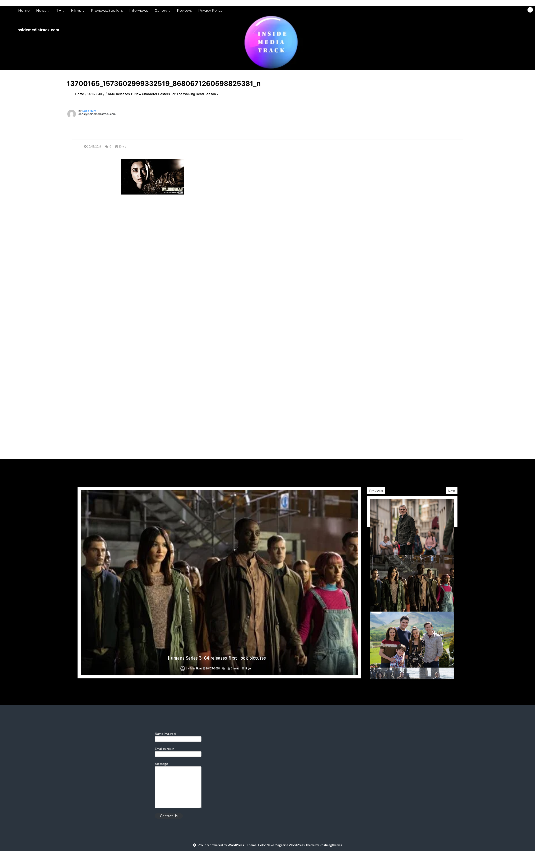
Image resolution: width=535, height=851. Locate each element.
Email (165, 749)
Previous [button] (376, 491)
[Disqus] (267, 297)
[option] (219, 582)
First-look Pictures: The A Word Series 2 (216, 658)
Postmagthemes (331, 845)
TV (58, 10)
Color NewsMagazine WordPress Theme (286, 845)
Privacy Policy (210, 10)
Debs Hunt (89, 110)
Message (161, 764)
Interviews (138, 10)
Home (24, 10)
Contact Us (169, 816)
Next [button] (451, 491)
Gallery (161, 10)
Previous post (92, 232)
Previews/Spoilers (107, 10)
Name (165, 733)
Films (76, 10)
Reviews (184, 10)
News (41, 10)
